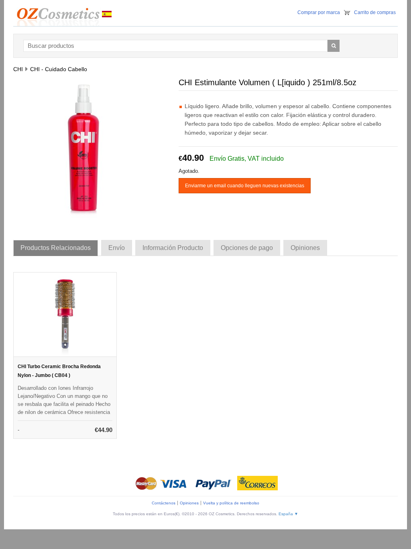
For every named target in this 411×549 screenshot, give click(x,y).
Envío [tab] (116, 247)
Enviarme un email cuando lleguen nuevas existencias (244, 185)
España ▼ (288, 514)
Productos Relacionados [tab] (55, 247)
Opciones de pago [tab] (247, 247)
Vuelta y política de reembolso (231, 503)
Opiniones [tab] (305, 247)
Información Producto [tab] (172, 247)
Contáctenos (163, 503)
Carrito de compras (375, 12)
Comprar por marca (318, 12)
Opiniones (189, 503)
